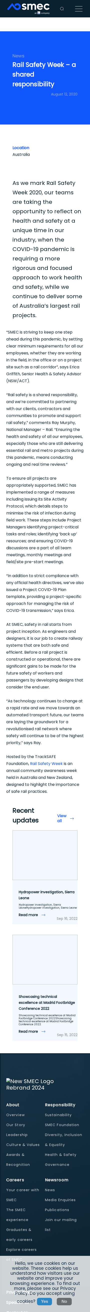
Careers (15, 1180)
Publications (57, 1209)
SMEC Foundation (62, 1124)
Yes (44, 1301)
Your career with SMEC (23, 1194)
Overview (15, 1114)
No (64, 1301)
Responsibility (60, 1105)
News (50, 1189)
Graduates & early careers (19, 1234)
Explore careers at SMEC (21, 1254)
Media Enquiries (60, 1199)
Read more (29, 914)
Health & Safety (61, 1154)
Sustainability (58, 1114)
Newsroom (56, 1180)
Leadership (17, 1134)
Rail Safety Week (46, 763)
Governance (57, 1164)
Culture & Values (23, 1144)
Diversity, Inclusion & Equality (63, 1139)
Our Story (15, 1124)
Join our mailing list (61, 1224)
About (13, 1105)
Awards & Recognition (18, 1159)
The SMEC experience (17, 1214)
